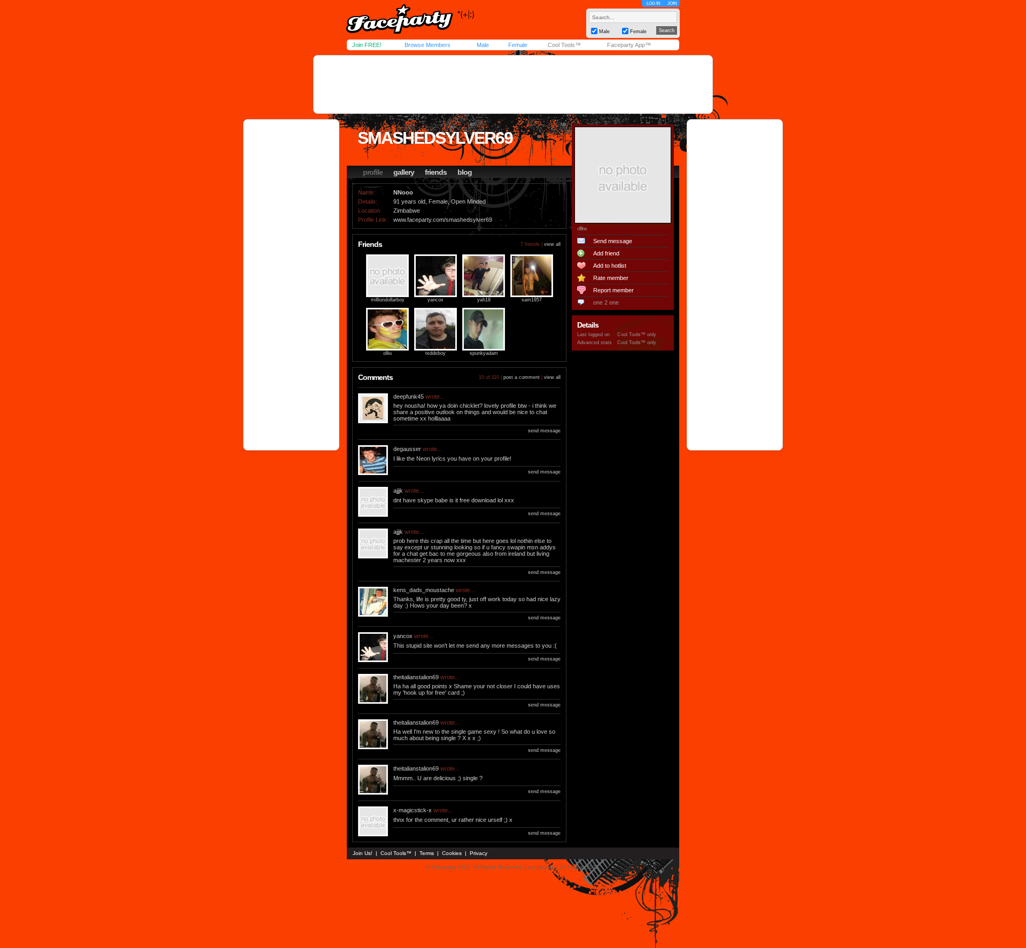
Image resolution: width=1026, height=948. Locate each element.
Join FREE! (367, 45)
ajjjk (398, 490)
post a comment (521, 377)
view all (552, 244)
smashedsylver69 (434, 137)
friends (436, 172)
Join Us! (362, 853)
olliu (387, 353)
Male (483, 45)
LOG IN (653, 3)
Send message (612, 241)
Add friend (606, 253)
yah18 (484, 299)
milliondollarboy (388, 299)
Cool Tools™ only (636, 334)
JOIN (672, 3)
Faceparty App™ (629, 45)
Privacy (478, 853)
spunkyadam (484, 353)
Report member (613, 290)
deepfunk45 (408, 396)
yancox (436, 299)
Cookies (452, 853)
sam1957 (532, 299)
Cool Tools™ (564, 45)
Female (517, 45)
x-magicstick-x (412, 810)
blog (464, 172)
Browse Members (427, 45)
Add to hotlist (609, 265)
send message (544, 430)
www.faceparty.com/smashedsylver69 (442, 219)
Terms (426, 853)
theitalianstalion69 (416, 677)
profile (373, 172)
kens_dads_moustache (423, 590)
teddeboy (435, 353)
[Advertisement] (513, 84)
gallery (403, 172)
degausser (407, 449)
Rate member (610, 278)
